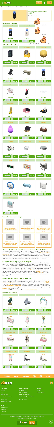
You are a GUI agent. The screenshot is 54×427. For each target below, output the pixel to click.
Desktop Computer (27, 103)
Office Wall (10, 198)
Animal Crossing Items (24, 394)
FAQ (2, 392)
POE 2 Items (4, 409)
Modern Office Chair (10, 66)
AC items (34, 267)
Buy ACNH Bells (22, 390)
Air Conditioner (27, 179)
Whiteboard (10, 85)
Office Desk (27, 66)
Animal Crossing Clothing (28, 270)
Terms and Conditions (6, 396)
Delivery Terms (4, 394)
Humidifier (10, 122)
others (9, 274)
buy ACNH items (47, 282)
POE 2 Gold (3, 411)
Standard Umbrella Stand (27, 85)
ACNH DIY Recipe (23, 399)
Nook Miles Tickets (23, 392)
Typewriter (10, 141)
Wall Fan (43, 160)
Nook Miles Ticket (6, 288)
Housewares (34, 289)
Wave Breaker (27, 295)
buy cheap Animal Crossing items (13, 285)
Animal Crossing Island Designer (26, 396)
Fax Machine (43, 103)
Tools (40, 272)
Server (10, 47)
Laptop (27, 122)
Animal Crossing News (6, 401)
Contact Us (40, 390)
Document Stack (27, 141)
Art (42, 272)
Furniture (38, 271)
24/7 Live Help (40, 392)
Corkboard (27, 160)
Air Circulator (27, 47)
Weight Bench (27, 351)
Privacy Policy (4, 398)
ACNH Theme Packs (23, 398)
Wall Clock (10, 179)
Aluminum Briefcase (43, 141)
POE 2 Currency (4, 407)
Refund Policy (4, 399)
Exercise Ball (43, 47)
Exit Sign (10, 160)
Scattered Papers (44, 85)
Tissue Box (43, 122)
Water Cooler (43, 66)
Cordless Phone (10, 103)
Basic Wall (43, 179)
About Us (3, 390)
